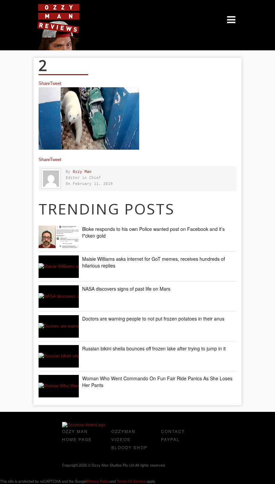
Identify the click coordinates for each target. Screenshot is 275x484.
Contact (173, 431)
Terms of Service (131, 481)
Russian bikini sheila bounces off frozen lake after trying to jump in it (154, 348)
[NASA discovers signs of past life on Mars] (58, 296)
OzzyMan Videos (123, 435)
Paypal (170, 439)
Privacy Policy (98, 481)
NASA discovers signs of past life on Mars (126, 288)
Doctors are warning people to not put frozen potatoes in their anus (153, 318)
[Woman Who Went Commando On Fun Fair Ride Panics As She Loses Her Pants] (58, 386)
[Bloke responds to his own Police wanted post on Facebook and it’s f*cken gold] (58, 237)
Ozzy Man (82, 172)
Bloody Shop (129, 447)
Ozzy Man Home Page (77, 435)
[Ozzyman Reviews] (83, 425)
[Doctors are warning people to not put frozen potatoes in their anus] (58, 326)
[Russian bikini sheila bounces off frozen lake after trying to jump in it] (58, 356)
